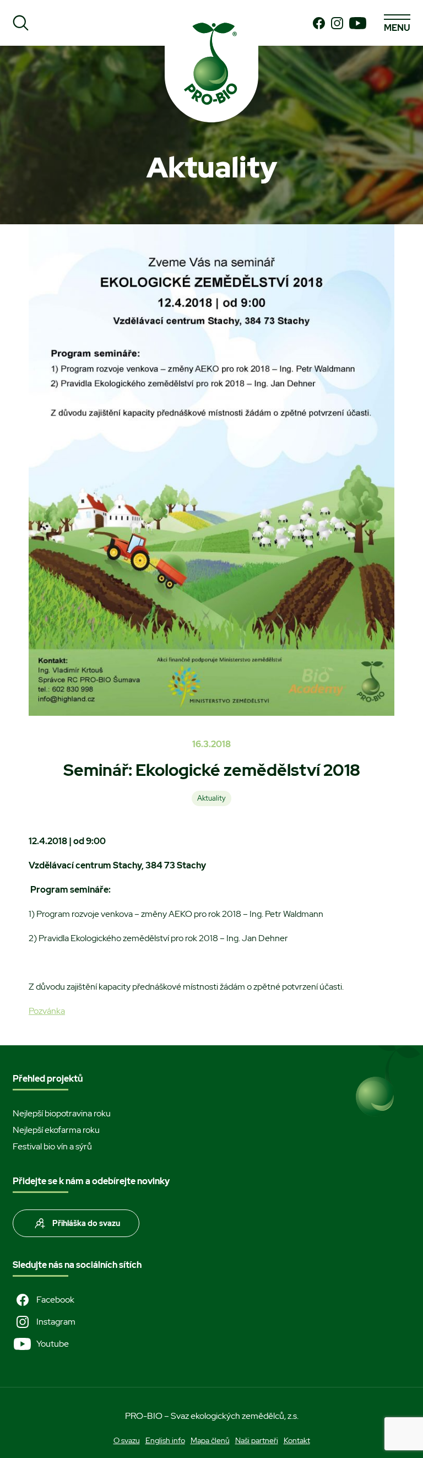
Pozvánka (47, 1011)
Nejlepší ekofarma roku (56, 1130)
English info (165, 1440)
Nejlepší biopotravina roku (62, 1113)
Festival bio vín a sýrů (52, 1146)
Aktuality (211, 798)
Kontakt (297, 1440)
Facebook (55, 1299)
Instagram (55, 1321)
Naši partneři (256, 1440)
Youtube (52, 1343)
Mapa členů (210, 1440)
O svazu (126, 1440)
